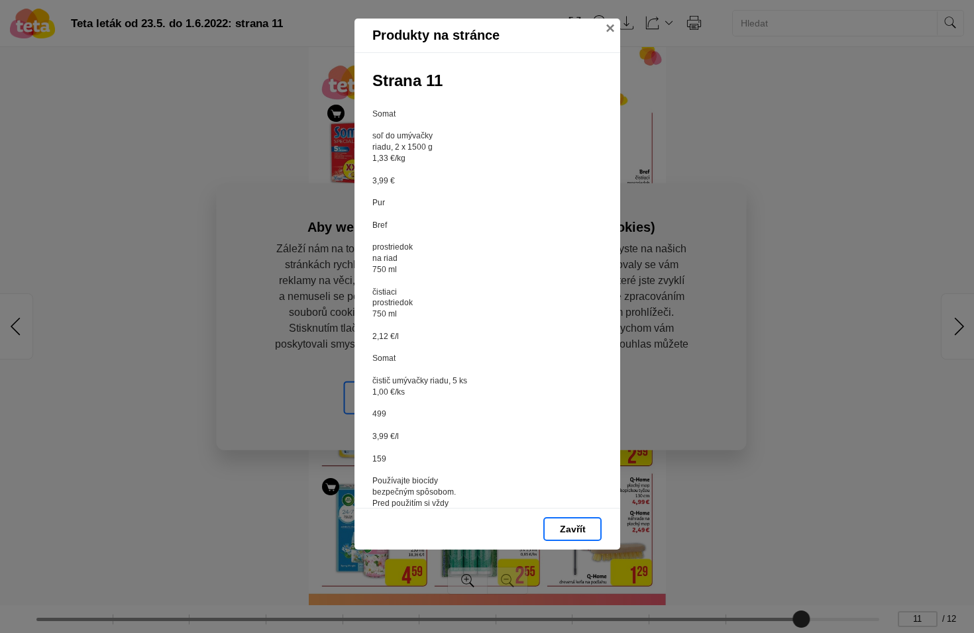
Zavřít (573, 529)
